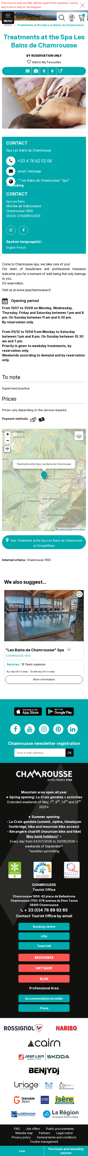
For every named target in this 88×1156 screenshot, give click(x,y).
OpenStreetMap (77, 529)
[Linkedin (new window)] (73, 729)
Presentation (28, 71)
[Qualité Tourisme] (72, 869)
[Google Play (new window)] (60, 711)
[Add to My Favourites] (80, 594)
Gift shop (44, 968)
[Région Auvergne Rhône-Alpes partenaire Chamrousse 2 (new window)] (60, 1114)
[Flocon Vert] (14, 869)
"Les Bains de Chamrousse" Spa (35, 650)
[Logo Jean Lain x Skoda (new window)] (44, 1056)
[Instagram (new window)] (44, 729)
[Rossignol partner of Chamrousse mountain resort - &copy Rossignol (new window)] (23, 1028)
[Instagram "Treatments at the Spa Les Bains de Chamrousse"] (12, 230)
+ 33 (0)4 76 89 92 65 (46, 910)
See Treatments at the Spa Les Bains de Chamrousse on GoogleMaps (46, 543)
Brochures (44, 957)
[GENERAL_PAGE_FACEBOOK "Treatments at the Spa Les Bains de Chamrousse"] (25, 230)
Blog (44, 979)
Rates (44, 71)
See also (60, 71)
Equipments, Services (36, 71)
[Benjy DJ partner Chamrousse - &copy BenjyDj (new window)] (44, 1071)
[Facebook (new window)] (15, 729)
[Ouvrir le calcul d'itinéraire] (7, 449)
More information (44, 679)
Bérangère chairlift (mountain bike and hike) (45, 831)
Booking (17, 185)
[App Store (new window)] (28, 711)
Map (52, 71)
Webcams (71, 17)
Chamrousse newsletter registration (44, 743)
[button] (44, 475)
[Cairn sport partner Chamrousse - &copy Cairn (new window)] (44, 1042)
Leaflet (61, 529)
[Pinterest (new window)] (58, 729)
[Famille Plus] (42, 869)
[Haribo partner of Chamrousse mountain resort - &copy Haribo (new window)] (66, 1028)
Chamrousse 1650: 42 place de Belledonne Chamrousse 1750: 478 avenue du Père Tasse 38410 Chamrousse (44, 901)
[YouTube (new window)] (30, 729)
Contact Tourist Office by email (44, 916)
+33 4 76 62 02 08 (34, 160)
